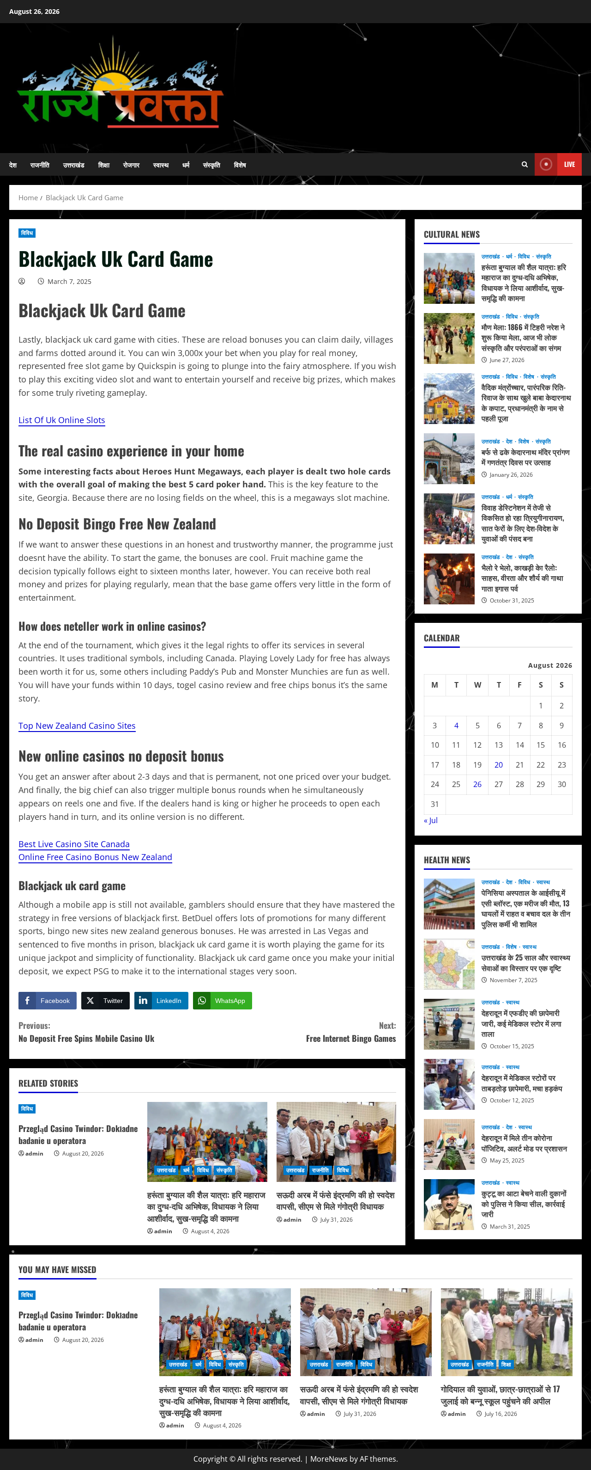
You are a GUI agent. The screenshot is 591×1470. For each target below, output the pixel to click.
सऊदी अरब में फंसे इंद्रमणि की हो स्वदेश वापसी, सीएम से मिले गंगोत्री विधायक (336, 1200)
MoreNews (329, 1459)
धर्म (185, 164)
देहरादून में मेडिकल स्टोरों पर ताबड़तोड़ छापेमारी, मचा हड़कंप (449, 1084)
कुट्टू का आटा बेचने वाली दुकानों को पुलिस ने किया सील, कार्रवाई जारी (449, 1204)
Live (569, 164)
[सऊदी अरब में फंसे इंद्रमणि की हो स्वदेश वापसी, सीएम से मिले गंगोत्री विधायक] (336, 1142)
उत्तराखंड (73, 164)
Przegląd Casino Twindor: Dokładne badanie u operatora (78, 1134)
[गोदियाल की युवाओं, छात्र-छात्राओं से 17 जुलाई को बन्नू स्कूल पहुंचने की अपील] (507, 1332)
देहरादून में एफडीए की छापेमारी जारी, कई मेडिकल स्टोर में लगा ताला (449, 1024)
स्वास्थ (161, 164)
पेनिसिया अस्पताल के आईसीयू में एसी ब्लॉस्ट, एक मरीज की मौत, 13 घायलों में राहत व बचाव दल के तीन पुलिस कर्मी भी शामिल (449, 904)
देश (13, 164)
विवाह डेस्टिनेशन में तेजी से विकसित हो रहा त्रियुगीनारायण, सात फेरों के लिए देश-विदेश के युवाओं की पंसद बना (449, 518)
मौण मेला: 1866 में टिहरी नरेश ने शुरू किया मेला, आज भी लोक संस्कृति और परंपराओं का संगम (449, 338)
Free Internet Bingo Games (351, 1032)
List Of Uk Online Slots (61, 419)
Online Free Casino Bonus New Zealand (95, 856)
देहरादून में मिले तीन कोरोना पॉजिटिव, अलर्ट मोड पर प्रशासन (449, 1144)
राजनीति (39, 164)
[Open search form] (525, 164)
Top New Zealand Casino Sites (77, 725)
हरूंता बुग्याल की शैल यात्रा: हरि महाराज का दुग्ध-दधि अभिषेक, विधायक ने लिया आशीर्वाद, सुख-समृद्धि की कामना (206, 1206)
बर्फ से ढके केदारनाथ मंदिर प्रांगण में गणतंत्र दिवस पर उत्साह (449, 458)
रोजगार (131, 164)
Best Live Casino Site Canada (74, 843)
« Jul (431, 820)
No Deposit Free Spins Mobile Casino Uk (86, 1032)
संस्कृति (211, 164)
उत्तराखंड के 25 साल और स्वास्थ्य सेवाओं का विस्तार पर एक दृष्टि (449, 964)
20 (499, 765)
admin (34, 1153)
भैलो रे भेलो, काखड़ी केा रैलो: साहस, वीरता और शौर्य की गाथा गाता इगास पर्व (449, 579)
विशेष (240, 164)
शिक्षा (103, 164)
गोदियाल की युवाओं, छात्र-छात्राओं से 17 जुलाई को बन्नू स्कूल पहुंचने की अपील (500, 1394)
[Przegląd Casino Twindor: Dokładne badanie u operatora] (78, 1109)
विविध (27, 233)
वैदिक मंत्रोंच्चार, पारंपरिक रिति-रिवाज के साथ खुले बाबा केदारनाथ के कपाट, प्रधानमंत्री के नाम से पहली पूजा (449, 398)
